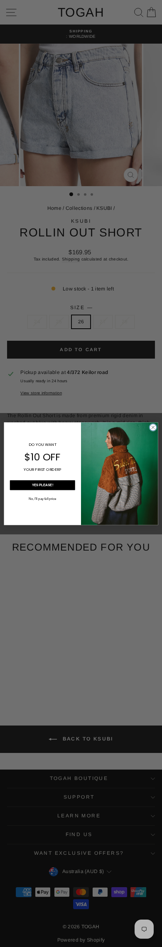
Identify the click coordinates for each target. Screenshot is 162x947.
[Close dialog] (153, 427)
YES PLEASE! (42, 485)
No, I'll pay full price (42, 498)
